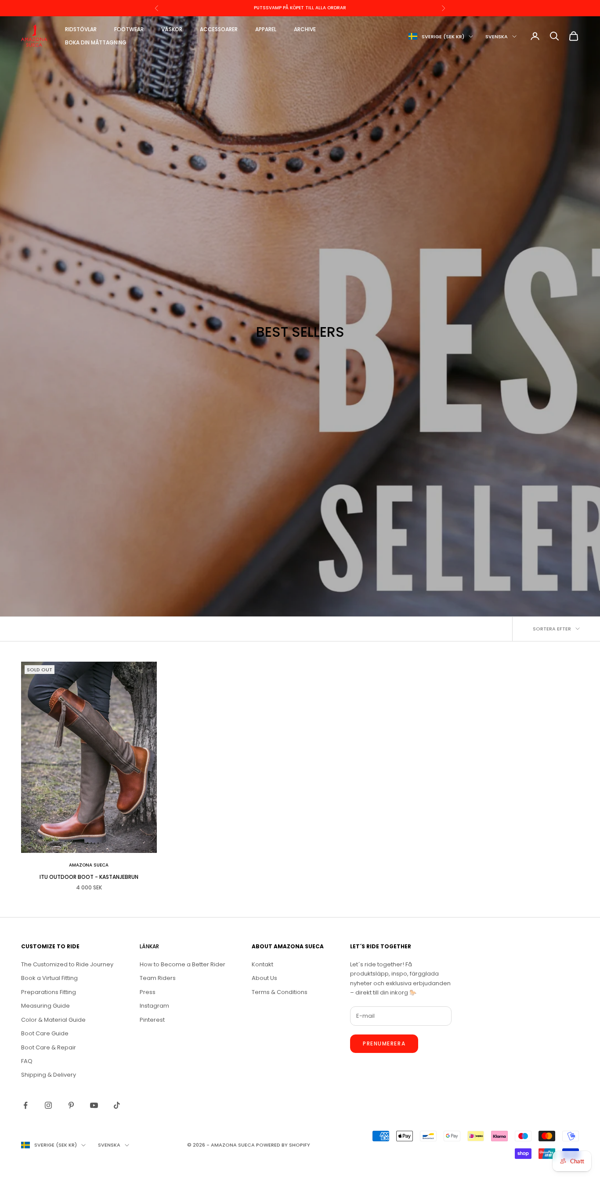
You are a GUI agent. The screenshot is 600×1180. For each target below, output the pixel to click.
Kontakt (262, 964)
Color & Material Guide (53, 1020)
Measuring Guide (45, 1006)
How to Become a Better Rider (182, 964)
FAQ (27, 1061)
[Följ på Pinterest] (71, 1105)
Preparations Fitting (48, 992)
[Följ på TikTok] (116, 1105)
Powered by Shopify (283, 1144)
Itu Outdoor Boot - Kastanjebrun (89, 877)
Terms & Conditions (279, 992)
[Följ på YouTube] (94, 1105)
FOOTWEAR (129, 29)
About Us (264, 978)
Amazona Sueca (88, 865)
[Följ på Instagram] (48, 1105)
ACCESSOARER (219, 29)
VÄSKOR (171, 29)
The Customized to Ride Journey (67, 964)
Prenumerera (384, 1043)
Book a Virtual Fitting (49, 978)
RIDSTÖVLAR (81, 29)
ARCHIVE (305, 29)
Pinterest (152, 1020)
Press (147, 992)
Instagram (154, 1006)
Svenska (496, 36)
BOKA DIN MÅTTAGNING (96, 42)
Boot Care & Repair (48, 1047)
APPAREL (265, 29)
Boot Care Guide (45, 1033)
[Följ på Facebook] (25, 1105)
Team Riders (158, 978)
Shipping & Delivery (48, 1075)
